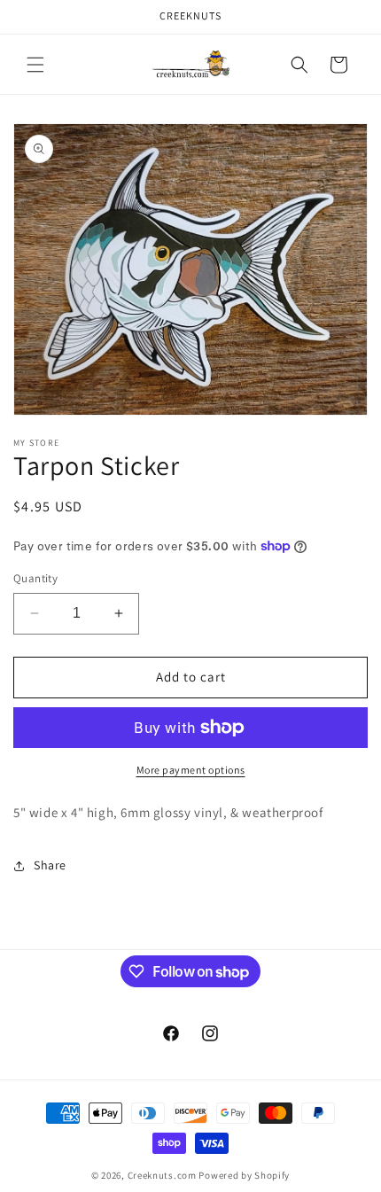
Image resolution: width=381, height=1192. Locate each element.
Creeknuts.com (162, 1175)
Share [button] (50, 865)
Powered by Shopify (244, 1175)
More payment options (190, 769)
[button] (35, 64)
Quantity (35, 578)
